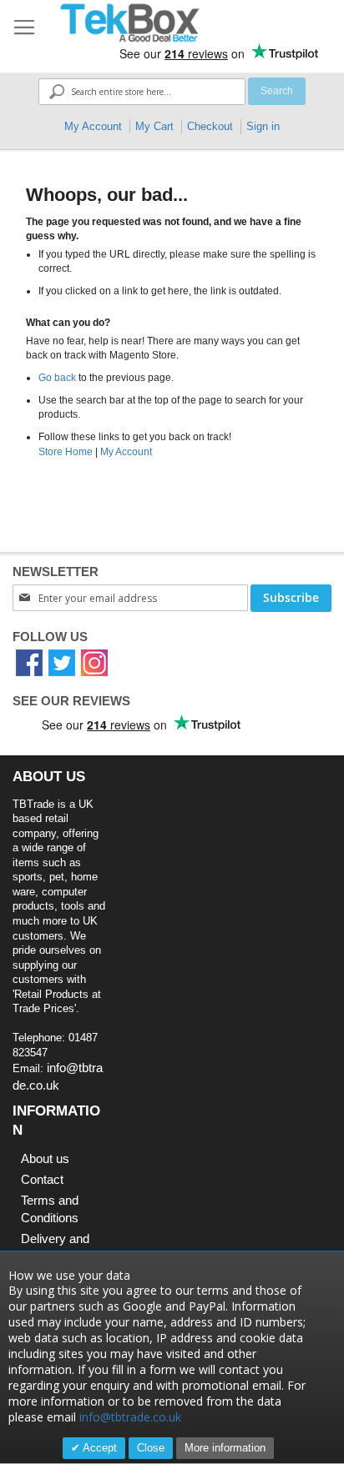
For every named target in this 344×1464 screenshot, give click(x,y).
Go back (57, 378)
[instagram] (94, 662)
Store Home (65, 452)
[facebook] (29, 662)
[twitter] (61, 662)
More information (225, 1447)
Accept (98, 1447)
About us (45, 1158)
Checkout (210, 126)
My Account (93, 126)
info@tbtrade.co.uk (130, 1417)
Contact (42, 1179)
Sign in (263, 126)
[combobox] (141, 91)
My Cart (154, 126)
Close (150, 1447)
